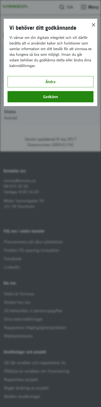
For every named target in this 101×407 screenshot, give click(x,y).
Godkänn (50, 96)
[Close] (93, 25)
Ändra (50, 81)
